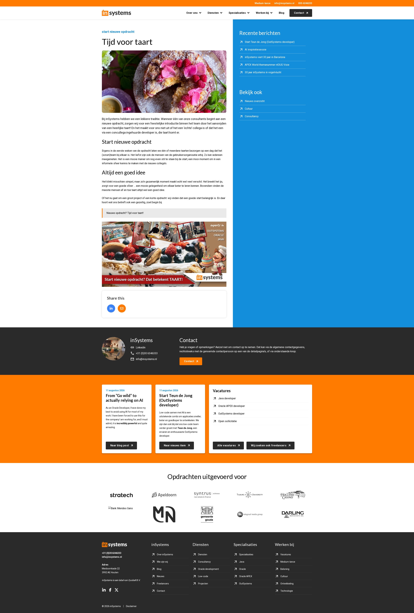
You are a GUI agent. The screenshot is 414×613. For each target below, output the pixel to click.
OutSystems (245, 583)
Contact (299, 12)
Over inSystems (165, 554)
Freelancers (163, 583)
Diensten (213, 12)
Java (241, 561)
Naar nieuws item (175, 445)
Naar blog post (119, 445)
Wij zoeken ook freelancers (268, 445)
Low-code (203, 576)
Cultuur (284, 576)
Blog (281, 12)
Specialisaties (237, 12)
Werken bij (262, 12)
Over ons (192, 12)
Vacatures (285, 554)
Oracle (242, 569)
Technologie (286, 591)
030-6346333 (305, 3)
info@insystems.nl (284, 3)
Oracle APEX (245, 576)
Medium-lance (262, 3)
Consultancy (204, 561)
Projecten (203, 583)
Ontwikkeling (287, 583)
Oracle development (208, 569)
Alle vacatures (226, 445)
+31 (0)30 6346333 (111, 553)
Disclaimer (131, 606)
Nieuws (160, 576)
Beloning (284, 569)
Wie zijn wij (162, 561)
